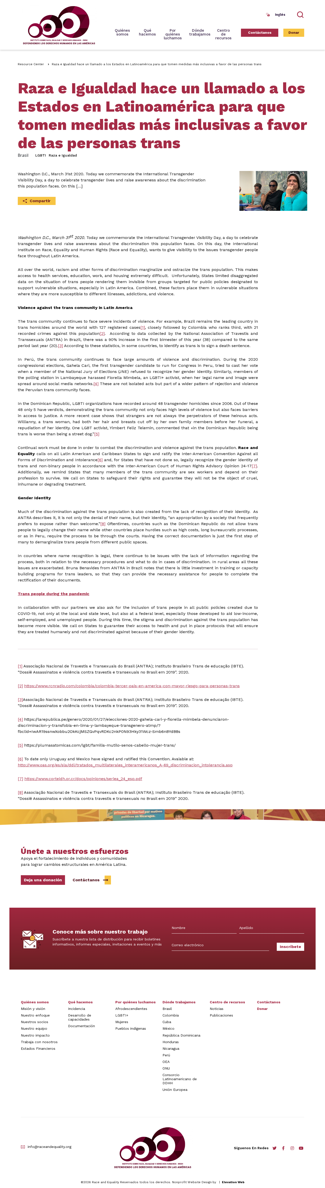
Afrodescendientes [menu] (131, 1009)
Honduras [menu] (170, 1042)
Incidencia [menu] (76, 1009)
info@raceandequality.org (49, 1147)
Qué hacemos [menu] (80, 1002)
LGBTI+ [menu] (121, 1015)
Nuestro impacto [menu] (35, 1035)
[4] (96, 383)
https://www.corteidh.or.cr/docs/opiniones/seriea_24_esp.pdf (83, 778)
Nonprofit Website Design (192, 1182)
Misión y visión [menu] (33, 1009)
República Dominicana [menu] (181, 1035)
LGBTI (40, 155)
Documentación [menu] (81, 1026)
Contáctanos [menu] (259, 32)
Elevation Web (233, 1182)
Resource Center (31, 64)
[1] (142, 327)
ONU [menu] (166, 1068)
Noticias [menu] (216, 1009)
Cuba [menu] (166, 1022)
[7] (254, 465)
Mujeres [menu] (121, 1022)
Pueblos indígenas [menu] (130, 1028)
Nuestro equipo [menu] (34, 1028)
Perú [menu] (166, 1055)
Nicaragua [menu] (170, 1048)
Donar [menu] (293, 32)
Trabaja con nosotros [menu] (39, 1042)
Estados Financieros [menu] (38, 1048)
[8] (102, 523)
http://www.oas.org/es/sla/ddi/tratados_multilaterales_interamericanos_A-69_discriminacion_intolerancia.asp (125, 765)
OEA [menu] (166, 1062)
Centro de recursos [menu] (223, 34)
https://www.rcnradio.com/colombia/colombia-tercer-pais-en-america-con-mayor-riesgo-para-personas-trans (132, 685)
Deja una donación (43, 879)
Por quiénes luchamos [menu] (135, 1002)
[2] (102, 333)
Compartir (40, 200)
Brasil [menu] (167, 1009)
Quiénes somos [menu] (122, 33)
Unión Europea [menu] (174, 1090)
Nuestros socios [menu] (34, 1022)
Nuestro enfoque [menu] (35, 1015)
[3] (60, 345)
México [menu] (168, 1028)
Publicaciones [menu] (221, 1015)
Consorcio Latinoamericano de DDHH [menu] (179, 1079)
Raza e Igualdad (63, 155)
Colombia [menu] (170, 1015)
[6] (100, 459)
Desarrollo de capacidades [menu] (79, 1017)
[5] (96, 434)
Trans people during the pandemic (53, 593)
